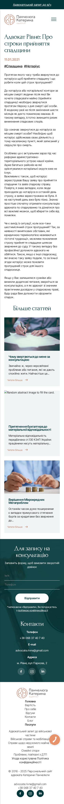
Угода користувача (24, 758)
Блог (30, 720)
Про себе (30, 709)
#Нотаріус (32, 66)
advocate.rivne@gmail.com (32, 650)
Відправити (32, 598)
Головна (30, 701)
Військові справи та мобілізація (30, 739)
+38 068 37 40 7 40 (32, 638)
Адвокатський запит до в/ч (32, 4)
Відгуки (30, 713)
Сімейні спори (30, 750)
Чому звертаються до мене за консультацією (29, 358)
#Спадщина (13, 66)
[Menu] (53, 19)
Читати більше (15, 380)
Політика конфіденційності (34, 760)
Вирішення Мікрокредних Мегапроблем (26, 501)
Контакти (30, 716)
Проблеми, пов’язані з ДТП (30, 754)
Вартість (30, 705)
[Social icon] (21, 672)
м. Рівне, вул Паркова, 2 (32, 663)
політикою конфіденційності (33, 610)
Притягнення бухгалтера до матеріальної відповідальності (30, 428)
